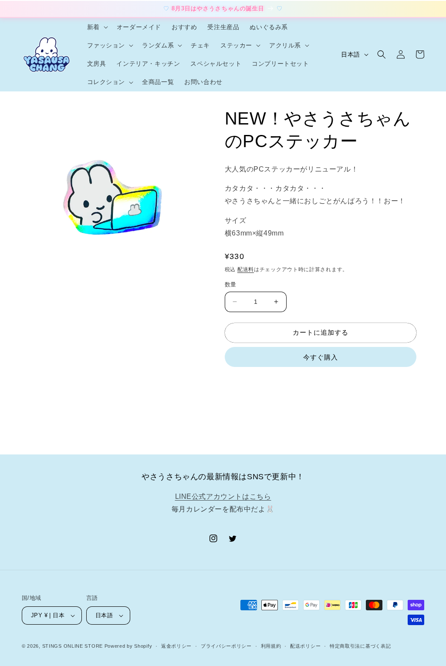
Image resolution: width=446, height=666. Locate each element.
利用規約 (271, 646)
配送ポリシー (305, 646)
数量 (231, 284)
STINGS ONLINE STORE (72, 646)
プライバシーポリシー (226, 646)
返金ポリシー (176, 646)
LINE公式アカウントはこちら (223, 496)
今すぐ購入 (320, 357)
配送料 (245, 269)
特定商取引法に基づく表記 (360, 646)
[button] (97, 27)
